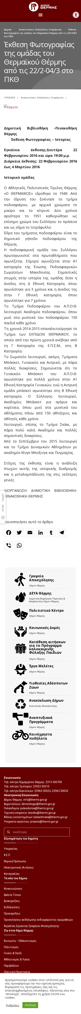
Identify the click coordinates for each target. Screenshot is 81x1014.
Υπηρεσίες (11, 848)
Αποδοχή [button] (30, 1005)
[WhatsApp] (20, 547)
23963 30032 (60, 790)
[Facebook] (9, 534)
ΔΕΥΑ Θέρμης (40, 593)
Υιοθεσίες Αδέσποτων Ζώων (48, 685)
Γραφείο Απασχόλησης (41, 578)
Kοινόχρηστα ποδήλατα (40, 736)
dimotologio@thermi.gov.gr (38, 804)
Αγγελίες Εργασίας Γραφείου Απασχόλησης (31, 926)
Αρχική (7, 29)
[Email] (30, 534)
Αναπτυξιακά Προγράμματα (41, 719)
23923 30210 (41, 786)
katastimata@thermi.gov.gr (51, 817)
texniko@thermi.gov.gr (42, 812)
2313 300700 (54, 782)
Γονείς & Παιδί (13, 953)
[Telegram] (62, 534)
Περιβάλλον (11, 965)
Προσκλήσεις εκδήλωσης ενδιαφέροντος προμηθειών (38, 919)
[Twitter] (20, 534)
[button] (76, 15)
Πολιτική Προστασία (17, 972)
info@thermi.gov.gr (35, 799)
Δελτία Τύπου (12, 894)
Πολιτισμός (11, 947)
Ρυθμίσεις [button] (12, 1005)
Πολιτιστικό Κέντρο (46, 610)
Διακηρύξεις (12, 901)
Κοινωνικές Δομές (44, 627)
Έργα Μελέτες (41, 666)
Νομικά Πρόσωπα (15, 861)
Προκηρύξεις (12, 913)
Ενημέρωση (55, 29)
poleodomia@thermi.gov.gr (37, 808)
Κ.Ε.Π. (7, 855)
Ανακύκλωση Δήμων (46, 700)
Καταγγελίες (12, 873)
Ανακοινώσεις (26, 29)
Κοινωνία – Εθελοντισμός (20, 940)
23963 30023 (42, 790)
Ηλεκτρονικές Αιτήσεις (19, 867)
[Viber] (9, 547)
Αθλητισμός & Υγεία (16, 959)
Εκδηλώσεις (41, 29)
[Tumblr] (51, 534)
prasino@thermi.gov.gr (44, 821)
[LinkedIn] (41, 534)
